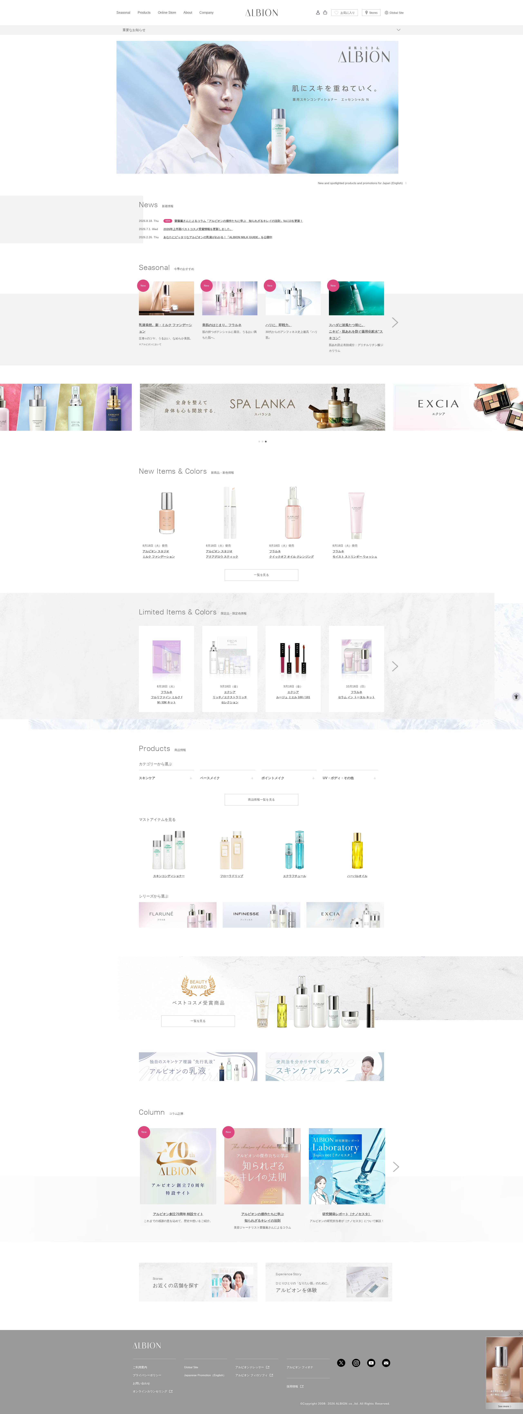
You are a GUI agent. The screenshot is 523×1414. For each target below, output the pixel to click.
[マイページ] (318, 13)
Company (206, 12)
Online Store (167, 12)
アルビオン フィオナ (300, 1367)
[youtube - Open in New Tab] (371, 1363)
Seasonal (123, 12)
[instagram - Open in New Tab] (356, 1363)
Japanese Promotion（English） (205, 1375)
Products (144, 12)
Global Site (397, 12)
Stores (373, 12)
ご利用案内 (140, 1367)
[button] (395, 322)
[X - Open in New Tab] (341, 1363)
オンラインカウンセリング (150, 1391)
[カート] (325, 13)
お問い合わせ (141, 1383)
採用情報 (292, 1386)
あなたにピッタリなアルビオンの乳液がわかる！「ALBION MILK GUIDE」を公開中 (217, 237)
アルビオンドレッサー (249, 1367)
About (187, 12)
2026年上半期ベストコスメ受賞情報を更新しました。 (198, 229)
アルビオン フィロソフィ (251, 1375)
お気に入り (348, 12)
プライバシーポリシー (147, 1375)
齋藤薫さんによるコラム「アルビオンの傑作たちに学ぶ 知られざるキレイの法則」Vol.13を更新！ (238, 221)
